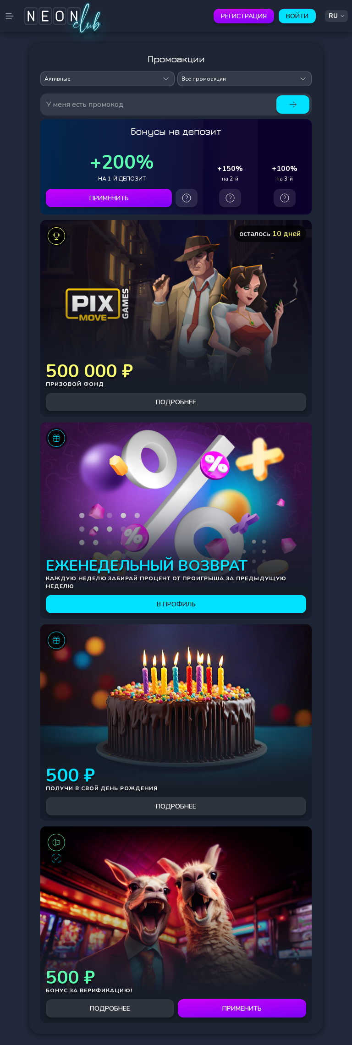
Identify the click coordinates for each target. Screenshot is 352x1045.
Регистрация (244, 16)
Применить (109, 198)
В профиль (176, 604)
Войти (297, 16)
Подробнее (176, 402)
